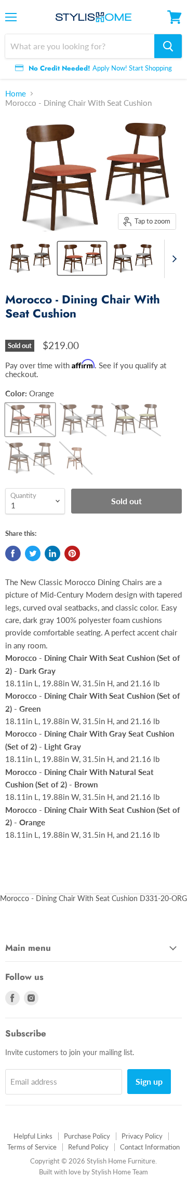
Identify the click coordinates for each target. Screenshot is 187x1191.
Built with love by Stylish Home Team (93, 1172)
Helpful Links (33, 1136)
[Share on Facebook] (13, 553)
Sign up (149, 1081)
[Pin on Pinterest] (72, 553)
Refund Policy (88, 1147)
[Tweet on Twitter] (33, 553)
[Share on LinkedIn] (52, 553)
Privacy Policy (142, 1136)
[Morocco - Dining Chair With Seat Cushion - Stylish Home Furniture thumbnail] (30, 258)
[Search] (168, 46)
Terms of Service (32, 1147)
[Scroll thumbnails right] (172, 259)
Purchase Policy (87, 1136)
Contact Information (150, 1147)
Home (15, 93)
